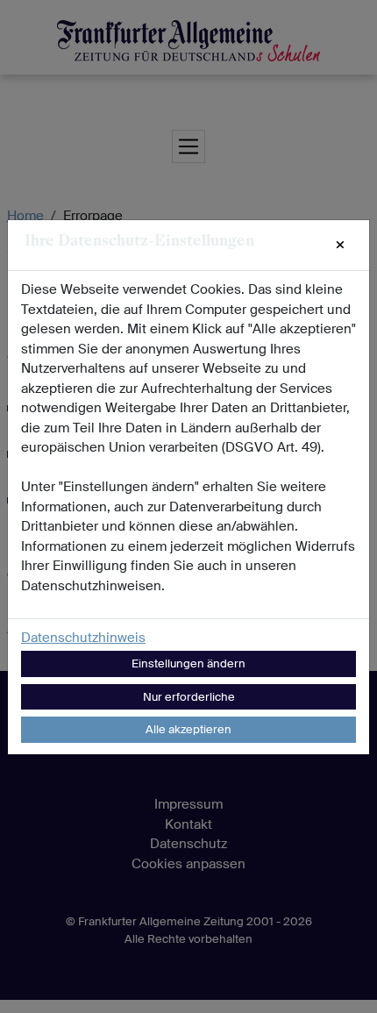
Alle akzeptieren (188, 729)
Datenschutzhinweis (83, 637)
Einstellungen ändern (188, 663)
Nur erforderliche (189, 696)
